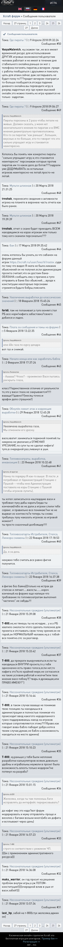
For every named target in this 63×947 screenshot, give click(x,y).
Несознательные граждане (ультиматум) (35, 610)
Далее (34, 27)
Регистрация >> (31, 941)
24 (47, 23)
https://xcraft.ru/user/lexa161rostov (32, 262)
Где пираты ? (18, 40)
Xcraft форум (11, 16)
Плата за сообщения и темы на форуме (34, 327)
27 (26, 27)
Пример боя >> (50, 938)
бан (12, 245)
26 (59, 23)
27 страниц (20, 23)
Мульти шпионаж (20, 185)
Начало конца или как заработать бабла (35, 359)
